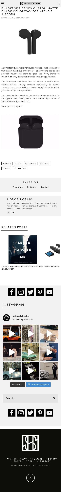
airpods (7, 163)
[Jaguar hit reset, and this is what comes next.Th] (49, 371)
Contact (45, 461)
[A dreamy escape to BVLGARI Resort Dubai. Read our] (49, 333)
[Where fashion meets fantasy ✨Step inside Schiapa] (30, 333)
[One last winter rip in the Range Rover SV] (12, 371)
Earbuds (44, 163)
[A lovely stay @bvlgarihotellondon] (12, 333)
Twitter (44, 187)
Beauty (52, 459)
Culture (37, 459)
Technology (20, 168)
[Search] (59, 3)
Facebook (18, 187)
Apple (18, 163)
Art (24, 459)
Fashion (12, 459)
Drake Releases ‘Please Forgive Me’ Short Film (22, 268)
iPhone (6, 168)
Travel (18, 461)
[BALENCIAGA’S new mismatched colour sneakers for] (30, 371)
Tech (31, 461)
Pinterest (32, 187)
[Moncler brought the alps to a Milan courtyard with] (30, 352)
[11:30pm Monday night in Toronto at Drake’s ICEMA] (12, 352)
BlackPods (30, 163)
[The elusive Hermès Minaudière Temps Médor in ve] (49, 352)
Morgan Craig (7, 18)
